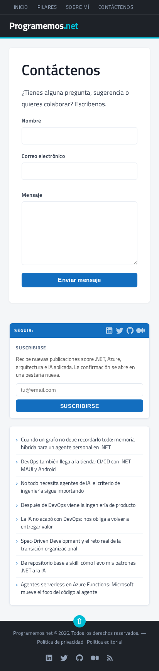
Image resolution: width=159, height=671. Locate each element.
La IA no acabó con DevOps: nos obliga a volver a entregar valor (75, 522)
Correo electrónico (43, 156)
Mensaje (32, 195)
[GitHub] (130, 330)
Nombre (31, 120)
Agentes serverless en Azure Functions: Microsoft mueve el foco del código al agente (77, 588)
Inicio (21, 7)
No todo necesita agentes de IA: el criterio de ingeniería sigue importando (70, 487)
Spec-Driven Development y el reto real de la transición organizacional (71, 544)
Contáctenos (116, 7)
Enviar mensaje (79, 280)
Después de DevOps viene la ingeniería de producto (78, 505)
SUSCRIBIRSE (79, 406)
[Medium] (140, 330)
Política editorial (104, 642)
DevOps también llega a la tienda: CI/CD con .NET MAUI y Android (76, 465)
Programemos (43, 25)
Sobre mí (77, 7)
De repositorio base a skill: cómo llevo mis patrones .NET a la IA (78, 566)
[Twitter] (119, 330)
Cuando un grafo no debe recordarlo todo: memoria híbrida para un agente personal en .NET (78, 443)
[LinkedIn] (109, 330)
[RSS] (110, 658)
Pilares (47, 7)
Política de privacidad (60, 642)
